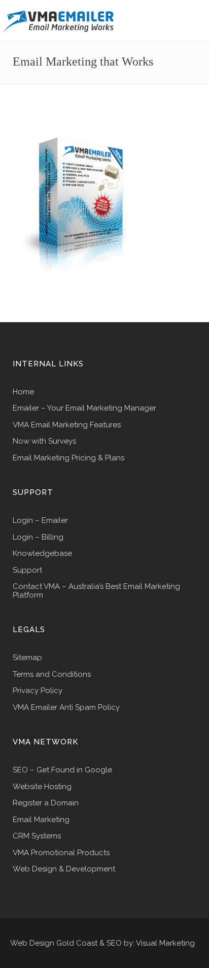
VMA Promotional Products (61, 853)
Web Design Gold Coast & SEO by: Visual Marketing (102, 943)
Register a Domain (46, 803)
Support (27, 570)
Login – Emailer (40, 520)
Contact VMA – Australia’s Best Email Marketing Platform (96, 590)
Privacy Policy (37, 690)
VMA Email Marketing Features (67, 425)
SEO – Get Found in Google (62, 770)
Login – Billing (38, 537)
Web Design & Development (64, 869)
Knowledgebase (42, 553)
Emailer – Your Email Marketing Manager (84, 408)
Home (23, 392)
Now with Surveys (44, 441)
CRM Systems (37, 836)
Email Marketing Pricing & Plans (68, 458)
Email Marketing (41, 820)
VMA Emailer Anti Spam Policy (66, 707)
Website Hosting (42, 787)
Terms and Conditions (52, 674)
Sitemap (27, 657)
